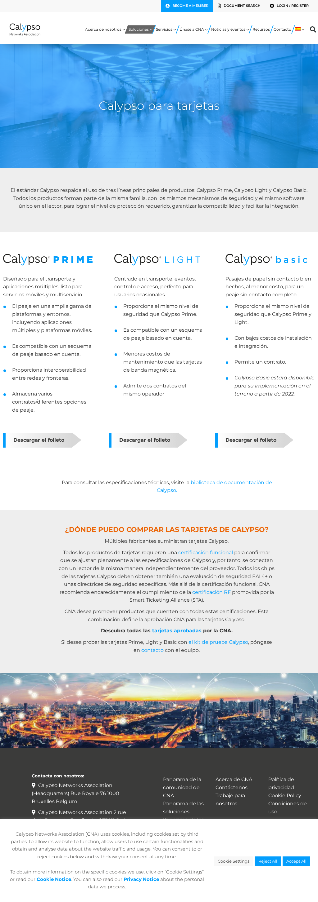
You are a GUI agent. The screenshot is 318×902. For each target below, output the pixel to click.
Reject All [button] (267, 861)
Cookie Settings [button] (233, 861)
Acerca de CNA (234, 779)
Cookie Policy (284, 795)
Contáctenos (232, 787)
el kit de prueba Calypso (218, 642)
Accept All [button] (296, 861)
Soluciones (139, 29)
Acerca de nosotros (103, 29)
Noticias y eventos (228, 29)
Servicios (164, 29)
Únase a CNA (191, 29)
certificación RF (211, 592)
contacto (152, 650)
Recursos (261, 29)
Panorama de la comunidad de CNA (182, 787)
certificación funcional (205, 552)
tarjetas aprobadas (176, 631)
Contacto (282, 29)
